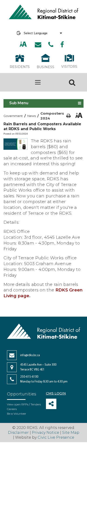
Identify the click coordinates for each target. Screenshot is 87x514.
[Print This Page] (68, 115)
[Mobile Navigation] (37, 82)
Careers (12, 409)
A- (28, 44)
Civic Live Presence (56, 437)
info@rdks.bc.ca (30, 355)
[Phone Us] (50, 44)
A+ (18, 44)
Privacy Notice (45, 432)
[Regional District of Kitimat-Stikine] (43, 12)
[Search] (72, 82)
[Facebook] (62, 44)
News (31, 116)
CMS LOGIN (56, 393)
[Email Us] (38, 44)
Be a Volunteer (16, 413)
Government (13, 116)
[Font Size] (23, 45)
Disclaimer (19, 432)
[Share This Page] (51, 404)
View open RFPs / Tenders (24, 404)
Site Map (70, 432)
